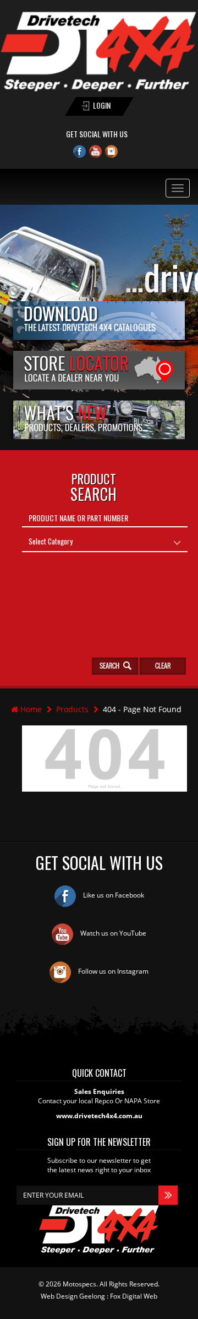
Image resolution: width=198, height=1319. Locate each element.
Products (72, 709)
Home (30, 709)
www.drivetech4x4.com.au (99, 1115)
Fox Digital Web (133, 1296)
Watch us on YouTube (112, 933)
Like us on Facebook (112, 895)
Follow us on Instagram (112, 971)
